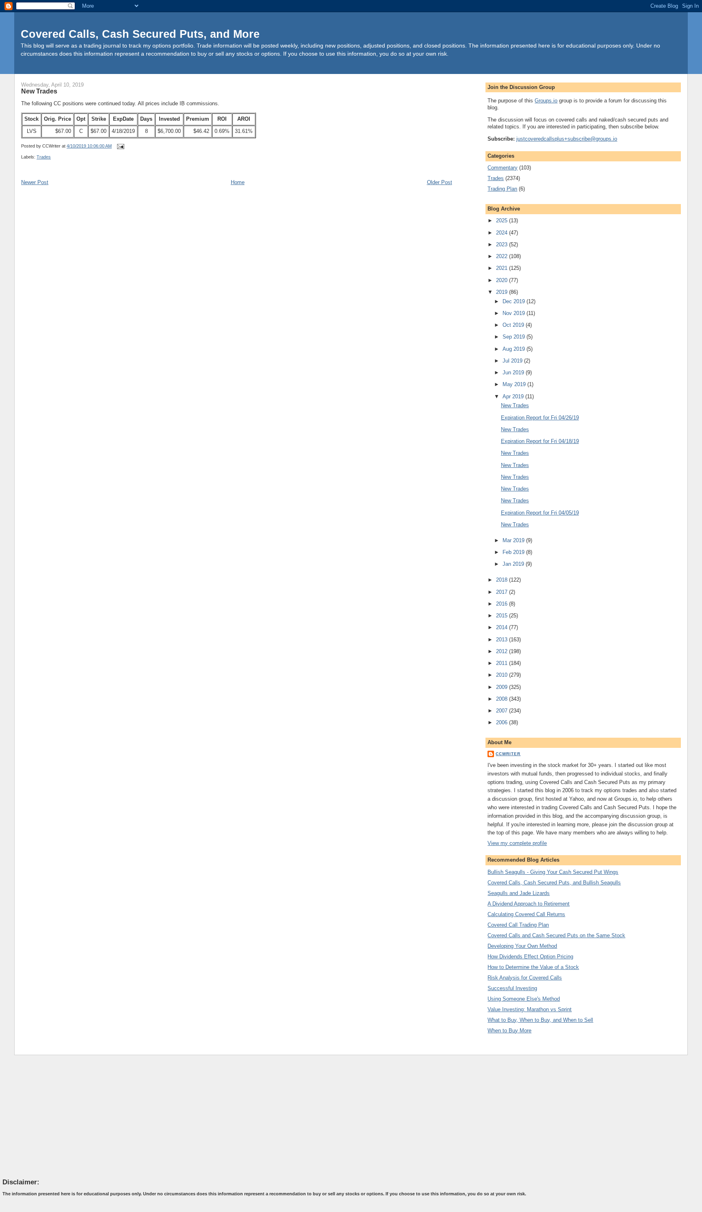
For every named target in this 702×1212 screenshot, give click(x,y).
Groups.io (546, 101)
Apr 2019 (514, 396)
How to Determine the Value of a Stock (533, 967)
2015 (502, 616)
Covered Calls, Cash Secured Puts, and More (140, 34)
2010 (502, 675)
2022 (502, 256)
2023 (502, 244)
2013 (502, 639)
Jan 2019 (514, 564)
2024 (502, 233)
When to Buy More (509, 1030)
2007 (502, 711)
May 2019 (515, 384)
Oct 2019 (514, 325)
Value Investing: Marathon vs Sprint (530, 1009)
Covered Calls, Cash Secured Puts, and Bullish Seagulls (554, 883)
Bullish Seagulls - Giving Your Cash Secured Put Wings (553, 872)
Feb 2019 (514, 552)
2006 (502, 722)
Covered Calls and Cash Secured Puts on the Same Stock (556, 935)
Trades (44, 156)
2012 (502, 651)
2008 (502, 699)
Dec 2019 (514, 301)
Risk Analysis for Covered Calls (525, 978)
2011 (502, 663)
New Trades (39, 91)
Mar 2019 (514, 540)
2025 (502, 220)
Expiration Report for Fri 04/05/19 (540, 513)
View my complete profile (517, 843)
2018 (502, 580)
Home (238, 182)
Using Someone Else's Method (524, 999)
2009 (502, 687)
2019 (502, 292)
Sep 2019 (514, 337)
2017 (502, 592)
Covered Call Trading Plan (518, 925)
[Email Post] (119, 145)
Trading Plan (502, 189)
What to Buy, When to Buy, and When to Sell (540, 1020)
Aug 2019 (514, 349)
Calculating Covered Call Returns (526, 914)
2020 (502, 280)
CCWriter (508, 754)
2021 (502, 268)
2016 (502, 604)
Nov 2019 (514, 313)
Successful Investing (512, 988)
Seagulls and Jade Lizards (519, 893)
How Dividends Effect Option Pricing (530, 957)
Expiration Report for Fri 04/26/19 (540, 418)
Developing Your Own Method (522, 946)
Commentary (503, 168)
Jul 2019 (513, 361)
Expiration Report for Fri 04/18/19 (540, 441)
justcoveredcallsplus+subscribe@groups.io (566, 139)
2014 (502, 627)
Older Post (439, 182)
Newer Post (34, 182)
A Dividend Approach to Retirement (529, 904)
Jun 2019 (514, 372)
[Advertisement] (63, 1116)
